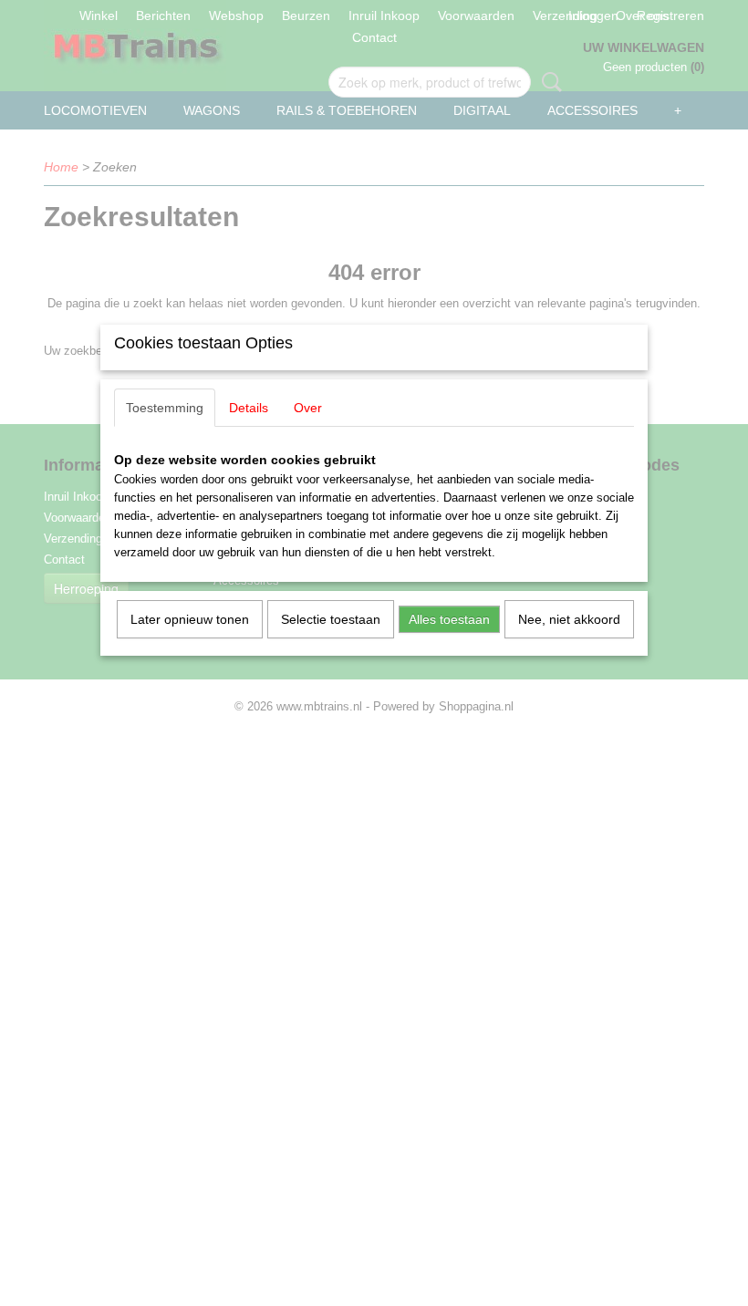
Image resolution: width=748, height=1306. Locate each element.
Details (248, 407)
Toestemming (164, 407)
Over (308, 407)
